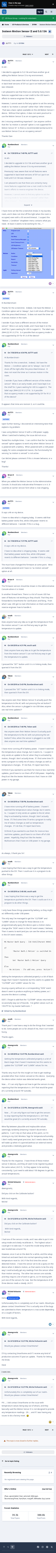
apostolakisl (13, 1496)
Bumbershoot (13, 145)
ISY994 (21, 43)
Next (47, 54)
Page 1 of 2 (27, 54)
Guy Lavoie (46, 1498)
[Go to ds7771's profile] (3, 43)
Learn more (4, 4)
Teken (10, 676)
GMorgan (34, 1496)
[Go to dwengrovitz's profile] (4, 1046)
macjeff (30, 1498)
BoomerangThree (11, 1498)
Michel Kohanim (14, 1182)
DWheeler (37, 1498)
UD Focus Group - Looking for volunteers (20, 18)
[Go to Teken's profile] (4, 677)
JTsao (6, 1496)
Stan (21, 1496)
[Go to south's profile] (4, 617)
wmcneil (27, 1496)
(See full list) (47, 1489)
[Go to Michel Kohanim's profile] (4, 1183)
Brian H (11, 475)
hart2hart (22, 1498)
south (10, 616)
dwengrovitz (13, 1045)
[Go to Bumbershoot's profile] (4, 146)
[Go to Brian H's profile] (4, 476)
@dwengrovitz (13, 1298)
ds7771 (8, 43)
